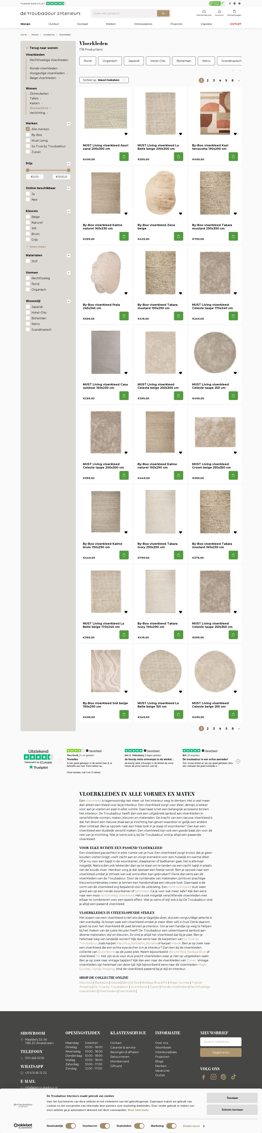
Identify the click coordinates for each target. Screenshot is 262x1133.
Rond (35, 284)
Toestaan (232, 1097)
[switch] (105, 1126)
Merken (111, 24)
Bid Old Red (177, 952)
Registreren (220, 1052)
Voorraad (82, 24)
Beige (36, 217)
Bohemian (39, 318)
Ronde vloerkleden (44, 68)
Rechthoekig (41, 278)
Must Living (40, 140)
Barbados (138, 943)
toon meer (38, 246)
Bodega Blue (196, 952)
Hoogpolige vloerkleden (47, 73)
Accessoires (39, 108)
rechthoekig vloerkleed (117, 895)
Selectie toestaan (232, 1109)
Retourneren (119, 1056)
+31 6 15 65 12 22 (36, 1072)
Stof (34, 261)
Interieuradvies (143, 24)
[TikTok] (233, 1076)
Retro (36, 324)
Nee (34, 199)
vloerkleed (93, 800)
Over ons (161, 1043)
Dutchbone (106, 952)
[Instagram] (213, 1076)
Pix (98, 956)
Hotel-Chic (39, 312)
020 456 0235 (34, 1058)
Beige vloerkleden (43, 78)
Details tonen (191, 1125)
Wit (34, 228)
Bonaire (151, 943)
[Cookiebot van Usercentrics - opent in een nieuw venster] (23, 1126)
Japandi (37, 307)
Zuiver (36, 152)
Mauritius (123, 943)
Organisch (39, 289)
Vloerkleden (108, 991)
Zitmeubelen (39, 93)
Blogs (159, 1061)
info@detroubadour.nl (41, 1087)
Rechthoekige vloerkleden (49, 60)
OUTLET (236, 24)
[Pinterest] (223, 1076)
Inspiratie (206, 24)
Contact (116, 1043)
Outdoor (53, 24)
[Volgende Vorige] (239, 80)
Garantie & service (123, 1047)
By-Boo (37, 135)
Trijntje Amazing (103, 969)
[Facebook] (203, 1076)
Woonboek (163, 1047)
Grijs (35, 239)
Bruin (36, 234)
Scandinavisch (42, 329)
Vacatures (162, 1070)
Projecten (176, 24)
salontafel (142, 891)
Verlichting (37, 113)
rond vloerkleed (179, 887)
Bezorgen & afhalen (124, 1052)
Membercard (119, 1061)
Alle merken (40, 129)
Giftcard (116, 1066)
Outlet (160, 1075)
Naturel (37, 222)
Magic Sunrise (179, 982)
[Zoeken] (163, 13)
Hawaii (176, 943)
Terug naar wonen (44, 48)
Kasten (35, 103)
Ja (33, 194)
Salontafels (127, 991)
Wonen (25, 24)
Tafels (34, 98)
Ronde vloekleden (174, 987)
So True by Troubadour (49, 146)
